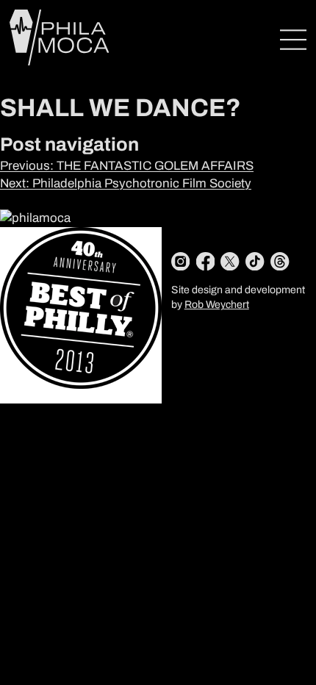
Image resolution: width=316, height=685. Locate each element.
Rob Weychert (216, 304)
